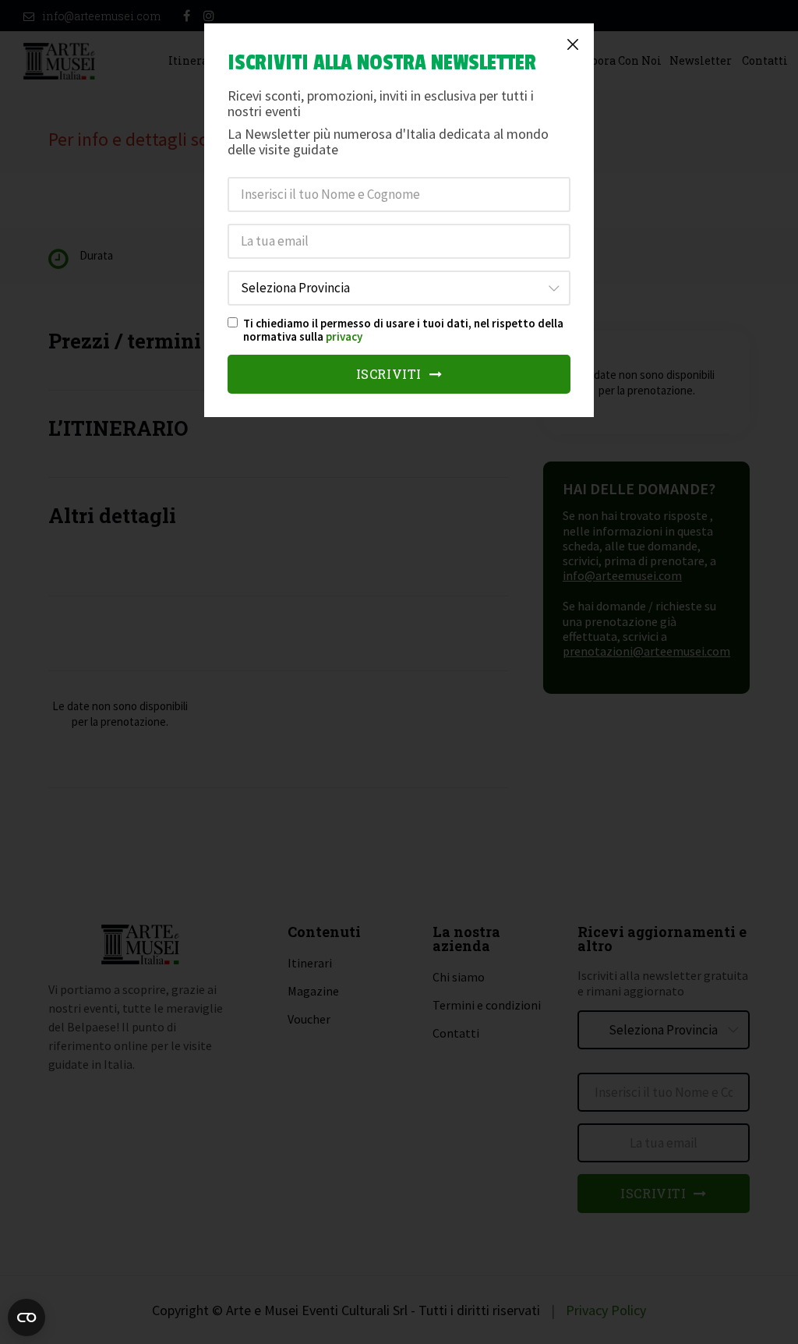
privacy (344, 336)
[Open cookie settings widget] (26, 1317)
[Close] (572, 44)
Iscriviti (390, 374)
